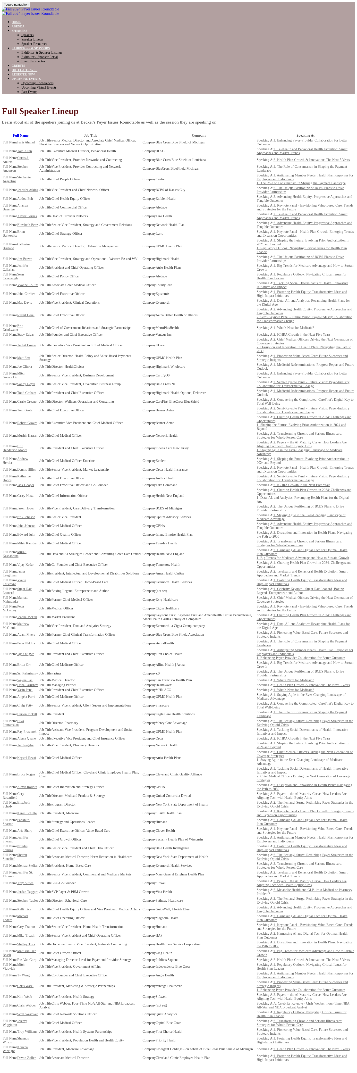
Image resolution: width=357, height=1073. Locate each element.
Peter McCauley (13, 608)
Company (199, 135)
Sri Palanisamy (27, 673)
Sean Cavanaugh (13, 276)
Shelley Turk (26, 944)
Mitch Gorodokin (14, 375)
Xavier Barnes (27, 216)
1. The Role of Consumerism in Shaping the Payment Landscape (301, 183)
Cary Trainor (26, 927)
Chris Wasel (25, 986)
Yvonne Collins (27, 285)
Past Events (29, 92)
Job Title (90, 135)
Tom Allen (24, 151)
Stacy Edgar (25, 334)
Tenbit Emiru (26, 345)
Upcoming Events (26, 79)
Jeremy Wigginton (15, 1023)
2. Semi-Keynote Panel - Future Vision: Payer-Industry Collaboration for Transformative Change (303, 384)
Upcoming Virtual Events (38, 87)
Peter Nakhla (26, 643)
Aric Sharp (24, 830)
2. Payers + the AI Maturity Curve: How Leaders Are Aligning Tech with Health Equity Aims (302, 444)
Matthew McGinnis (16, 626)
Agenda (18, 26)
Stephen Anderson (15, 168)
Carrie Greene (26, 401)
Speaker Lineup (32, 39)
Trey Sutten (25, 883)
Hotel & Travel (24, 70)
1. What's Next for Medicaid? (293, 328)
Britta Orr (24, 664)
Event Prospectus (33, 61)
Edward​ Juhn (26, 534)
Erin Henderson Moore (15, 448)
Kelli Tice (24, 909)
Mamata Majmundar (15, 599)
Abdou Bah (25, 198)
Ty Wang (23, 975)
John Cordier (26, 294)
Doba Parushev (27, 685)
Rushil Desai (25, 315)
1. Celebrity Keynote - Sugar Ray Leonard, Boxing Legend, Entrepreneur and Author (300, 591)
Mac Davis (24, 302)
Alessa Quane (26, 738)
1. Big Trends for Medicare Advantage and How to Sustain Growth (303, 558)
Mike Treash (25, 935)
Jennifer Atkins (27, 190)
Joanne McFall (27, 617)
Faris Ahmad (26, 142)
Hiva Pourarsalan (13, 723)
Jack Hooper (25, 485)
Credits (18, 65)
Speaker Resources (34, 44)
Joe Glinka (24, 366)
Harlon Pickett (27, 714)
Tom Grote (24, 410)
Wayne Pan (25, 680)
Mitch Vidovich (14, 966)
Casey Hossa (25, 496)
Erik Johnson (26, 517)
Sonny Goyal (26, 384)
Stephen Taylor (27, 900)
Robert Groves (27, 423)
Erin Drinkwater (13, 328)
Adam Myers (26, 634)
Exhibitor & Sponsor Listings (41, 52)
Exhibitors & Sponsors (31, 48)
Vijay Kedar (25, 564)
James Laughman (14, 573)
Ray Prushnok (26, 731)
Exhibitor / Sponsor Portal (39, 57)
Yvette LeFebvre (14, 582)
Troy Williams (27, 1031)
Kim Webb (24, 996)
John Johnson (26, 526)
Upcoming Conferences (37, 83)
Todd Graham (26, 393)
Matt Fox (23, 358)
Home (16, 22)
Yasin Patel (25, 690)
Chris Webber (26, 1005)
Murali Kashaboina (14, 554)
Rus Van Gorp (26, 960)
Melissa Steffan (27, 865)
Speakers (19, 31)
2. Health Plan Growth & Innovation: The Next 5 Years (311, 160)
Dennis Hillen (26, 469)
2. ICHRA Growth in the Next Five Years (301, 334)
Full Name (20, 135)
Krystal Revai (26, 758)
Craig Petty (25, 705)
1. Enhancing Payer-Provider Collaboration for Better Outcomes (301, 658)
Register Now (23, 74)
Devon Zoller (26, 1058)
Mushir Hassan (27, 435)
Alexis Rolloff (27, 787)
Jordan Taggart (27, 892)
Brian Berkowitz (14, 233)
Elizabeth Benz (27, 225)
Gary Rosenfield (13, 795)
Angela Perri (26, 697)
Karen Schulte (27, 813)
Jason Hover (25, 508)
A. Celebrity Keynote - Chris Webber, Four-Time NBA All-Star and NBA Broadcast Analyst (303, 1005)
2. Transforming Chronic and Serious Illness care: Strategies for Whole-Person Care (299, 435)
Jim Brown (24, 259)
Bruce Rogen (26, 774)
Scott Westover (27, 1014)
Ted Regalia (25, 745)
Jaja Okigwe (25, 654)
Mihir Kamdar (27, 543)
